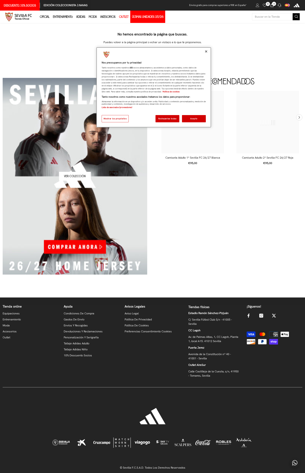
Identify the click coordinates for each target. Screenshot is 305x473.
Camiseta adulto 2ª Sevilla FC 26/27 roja (267, 157)
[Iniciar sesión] (257, 5)
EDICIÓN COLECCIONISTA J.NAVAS (66, 5)
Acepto (193, 118)
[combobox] (272, 16)
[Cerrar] (206, 51)
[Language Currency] (287, 5)
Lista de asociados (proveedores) (117, 107)
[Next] (299, 117)
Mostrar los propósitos (115, 118)
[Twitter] (274, 315)
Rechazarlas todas (167, 118)
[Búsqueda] (276, 16)
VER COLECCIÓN (75, 176)
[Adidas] (297, 5)
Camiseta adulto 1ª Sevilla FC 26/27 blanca (192, 157)
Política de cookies (171, 91)
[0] (264, 5)
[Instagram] (261, 315)
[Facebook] (248, 315)
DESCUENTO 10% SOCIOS (20, 5)
